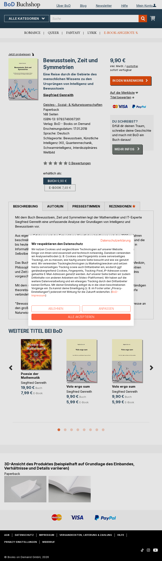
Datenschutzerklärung (116, 240)
